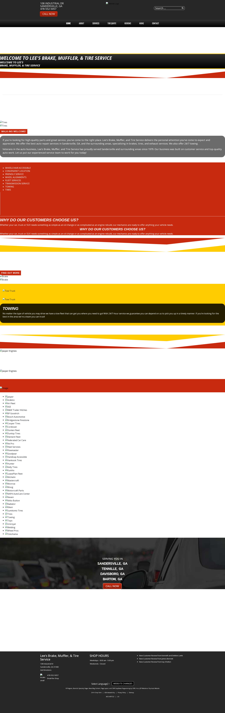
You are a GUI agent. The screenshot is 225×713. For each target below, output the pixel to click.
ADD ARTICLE (110, 697)
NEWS (141, 23)
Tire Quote (112, 23)
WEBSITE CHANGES (122, 683)
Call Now (48, 14)
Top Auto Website (154, 688)
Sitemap (131, 692)
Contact (155, 23)
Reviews (127, 23)
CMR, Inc (135, 688)
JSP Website (143, 688)
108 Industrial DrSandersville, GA (52, 5)
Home (68, 23)
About (81, 23)
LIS (118, 697)
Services (95, 23)
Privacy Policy (122, 692)
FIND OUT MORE (10, 273)
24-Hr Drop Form (96, 692)
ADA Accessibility (110, 692)
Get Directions (45, 670)
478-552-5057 (48, 9)
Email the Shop (53, 678)
